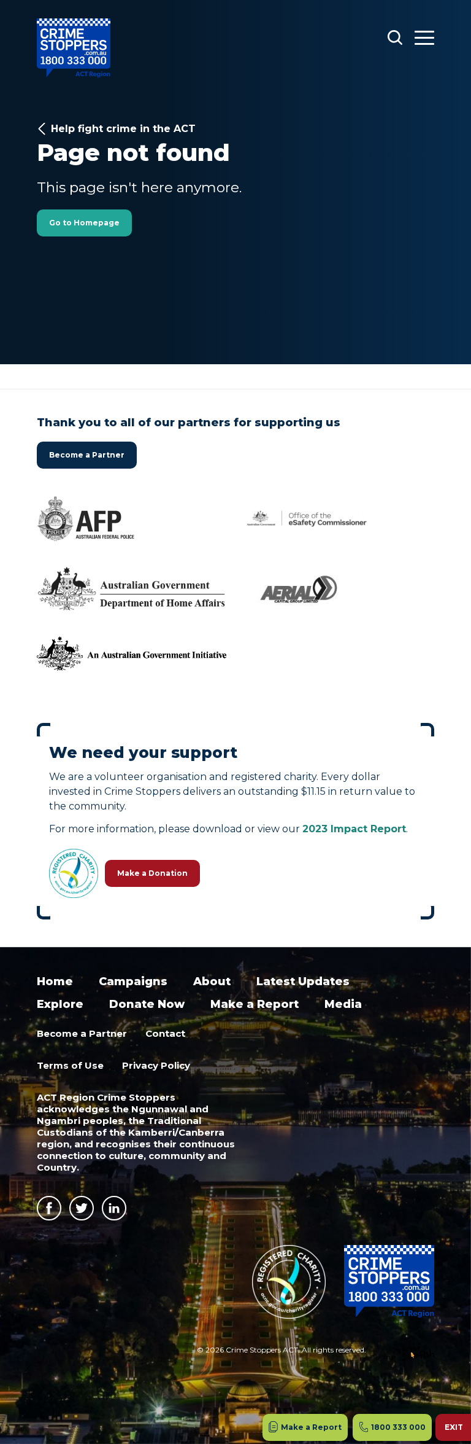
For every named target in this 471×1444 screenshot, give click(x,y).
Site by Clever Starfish (408, 1353)
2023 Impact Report (354, 829)
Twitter (81, 1208)
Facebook (49, 1208)
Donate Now (147, 1004)
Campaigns (133, 981)
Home (55, 981)
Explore (60, 1004)
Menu (424, 37)
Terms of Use (70, 1065)
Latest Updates (303, 981)
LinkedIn (114, 1208)
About (212, 981)
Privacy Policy (156, 1065)
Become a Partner (86, 454)
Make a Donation (152, 873)
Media (343, 1004)
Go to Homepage (84, 222)
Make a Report (254, 1004)
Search (395, 37)
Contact (165, 1033)
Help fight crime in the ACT (123, 129)
